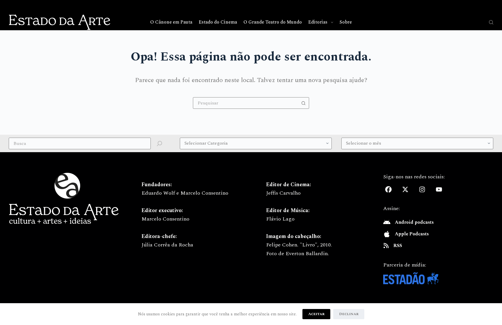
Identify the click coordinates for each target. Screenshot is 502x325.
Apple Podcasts (412, 233)
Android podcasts (414, 222)
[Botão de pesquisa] (303, 103)
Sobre (346, 22)
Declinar (348, 314)
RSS (397, 245)
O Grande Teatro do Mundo (272, 22)
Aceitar (316, 314)
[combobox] (245, 103)
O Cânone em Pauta (171, 22)
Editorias (317, 22)
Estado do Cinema (218, 22)
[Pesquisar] (491, 22)
